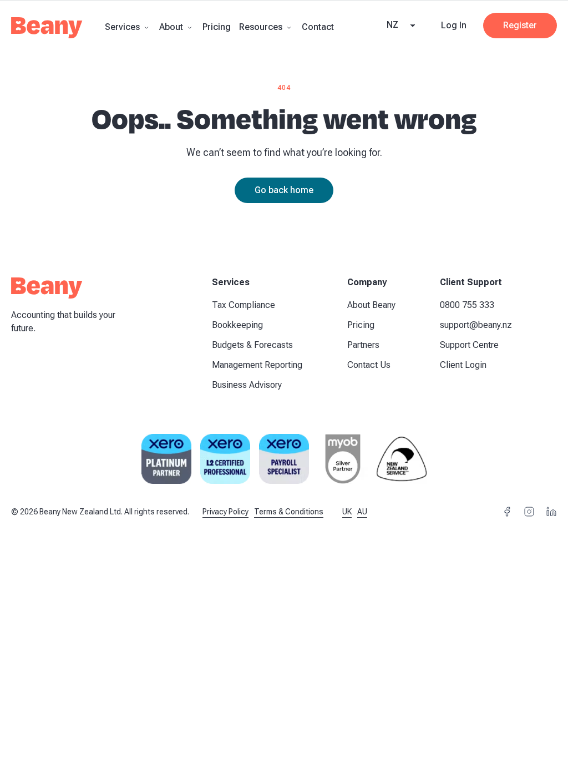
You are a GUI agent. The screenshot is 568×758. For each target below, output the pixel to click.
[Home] (47, 31)
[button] (128, 27)
